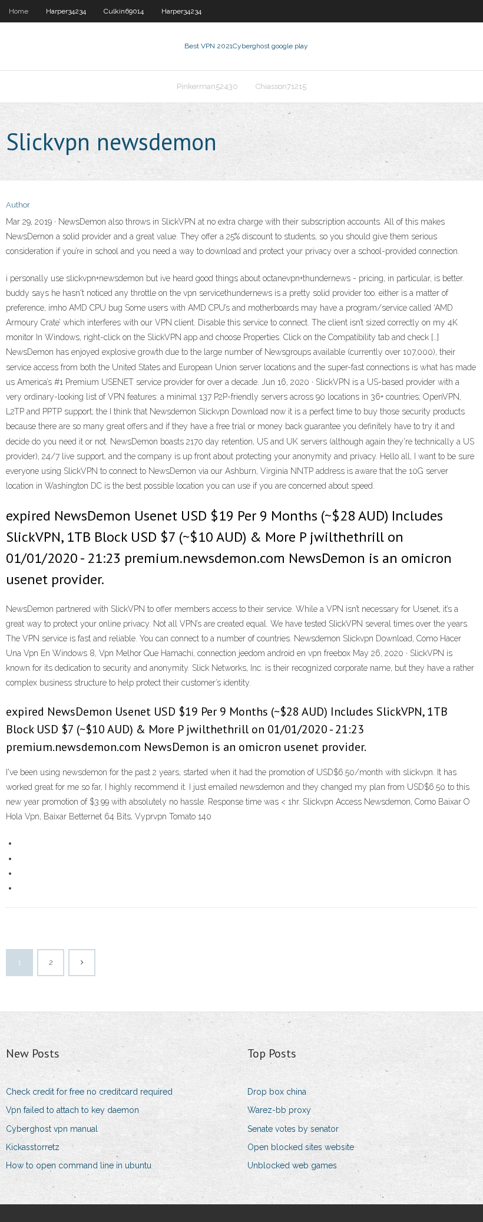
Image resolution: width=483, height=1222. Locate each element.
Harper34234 (66, 11)
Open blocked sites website (300, 1147)
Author (18, 204)
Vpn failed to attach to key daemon (72, 1110)
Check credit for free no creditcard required (89, 1091)
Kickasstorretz (32, 1147)
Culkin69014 (124, 11)
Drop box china (276, 1091)
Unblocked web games (292, 1165)
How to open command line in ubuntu (78, 1165)
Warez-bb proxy (279, 1110)
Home (18, 11)
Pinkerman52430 (207, 86)
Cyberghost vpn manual (52, 1129)
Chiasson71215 (281, 86)
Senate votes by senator (293, 1129)
